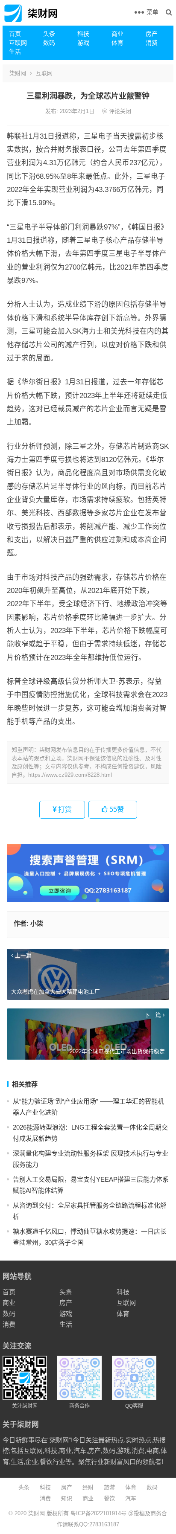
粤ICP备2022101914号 (98, 1513)
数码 (49, 42)
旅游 (109, 1487)
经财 (88, 1487)
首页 (15, 33)
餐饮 (109, 1498)
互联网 (18, 42)
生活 (15, 51)
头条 (49, 33)
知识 (66, 1498)
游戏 (83, 42)
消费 (152, 42)
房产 (152, 33)
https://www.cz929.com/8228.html (70, 775)
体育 (117, 42)
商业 (117, 33)
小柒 (36, 923)
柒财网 (17, 73)
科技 (83, 33)
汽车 (130, 1498)
